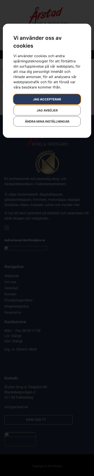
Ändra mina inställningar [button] (47, 121)
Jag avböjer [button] (47, 110)
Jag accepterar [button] (47, 99)
